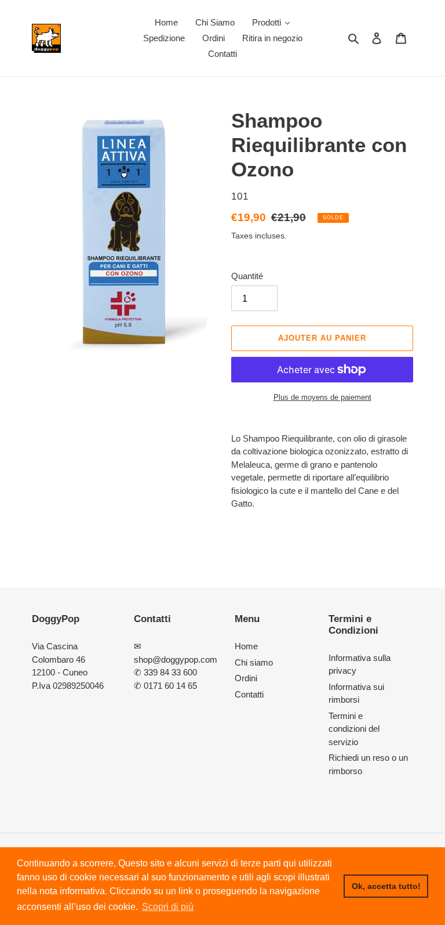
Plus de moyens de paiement (322, 397)
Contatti (249, 694)
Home (246, 646)
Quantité (247, 276)
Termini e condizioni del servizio (354, 729)
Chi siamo (254, 662)
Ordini (246, 678)
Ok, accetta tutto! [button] (386, 886)
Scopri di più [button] (168, 907)
